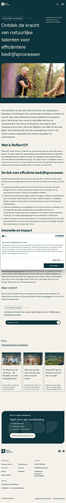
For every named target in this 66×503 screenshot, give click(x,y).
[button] (62, 4)
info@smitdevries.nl (18, 426)
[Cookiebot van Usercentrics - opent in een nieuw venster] (56, 236)
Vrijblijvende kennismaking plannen (22, 435)
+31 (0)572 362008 (18, 423)
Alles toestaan (54, 265)
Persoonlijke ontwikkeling (12, 18)
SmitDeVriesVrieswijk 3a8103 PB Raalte (39, 474)
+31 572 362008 (39, 464)
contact (48, 296)
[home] (5, 4)
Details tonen (56, 260)
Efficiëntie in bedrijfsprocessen (13, 271)
